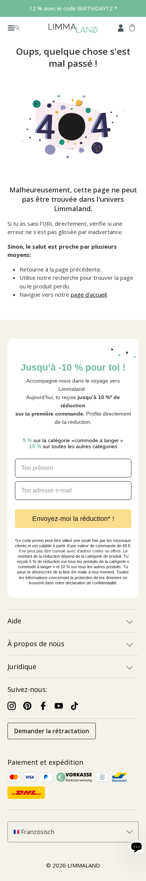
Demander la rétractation (51, 731)
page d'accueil (89, 294)
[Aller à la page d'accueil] (72, 27)
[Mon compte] (121, 27)
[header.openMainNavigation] (13, 27)
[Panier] (132, 27)
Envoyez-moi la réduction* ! (73, 518)
